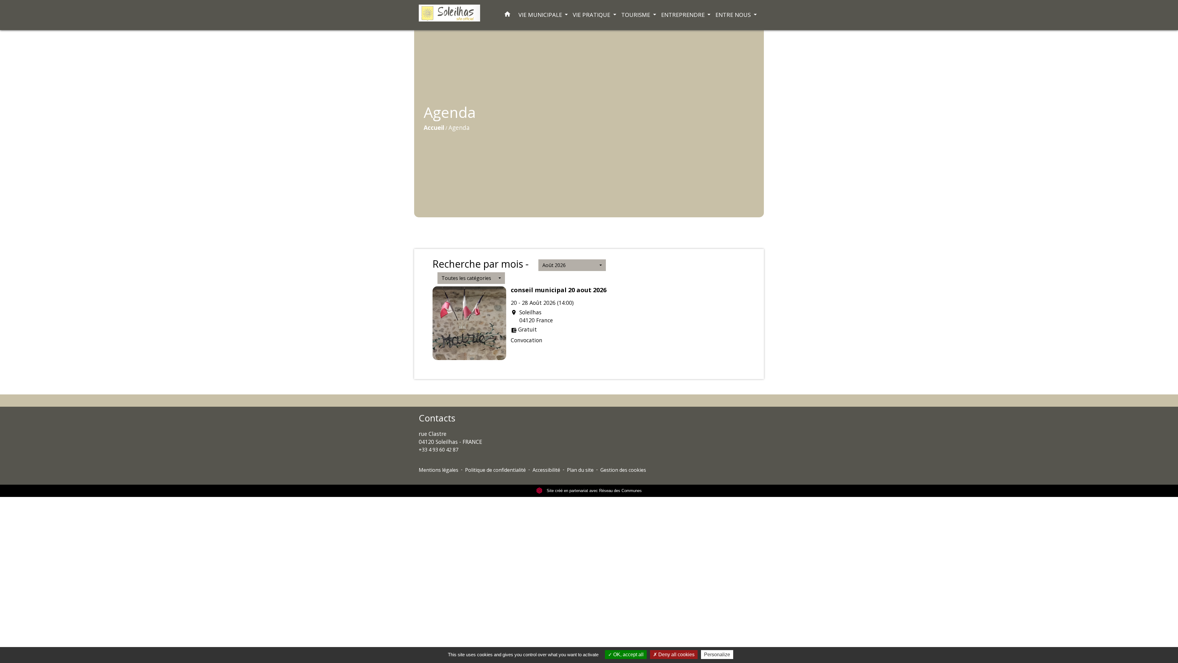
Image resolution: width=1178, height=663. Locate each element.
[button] (507, 15)
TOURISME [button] (636, 14)
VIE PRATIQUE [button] (592, 14)
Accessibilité (546, 470)
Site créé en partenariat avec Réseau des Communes (593, 490)
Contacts (437, 418)
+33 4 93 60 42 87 (438, 449)
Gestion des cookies (623, 470)
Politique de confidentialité (495, 470)
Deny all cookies (676, 654)
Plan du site (580, 470)
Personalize (717, 654)
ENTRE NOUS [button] (733, 14)
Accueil (434, 127)
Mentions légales (438, 470)
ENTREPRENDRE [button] (683, 14)
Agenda (459, 127)
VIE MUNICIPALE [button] (541, 14)
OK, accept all (628, 654)
